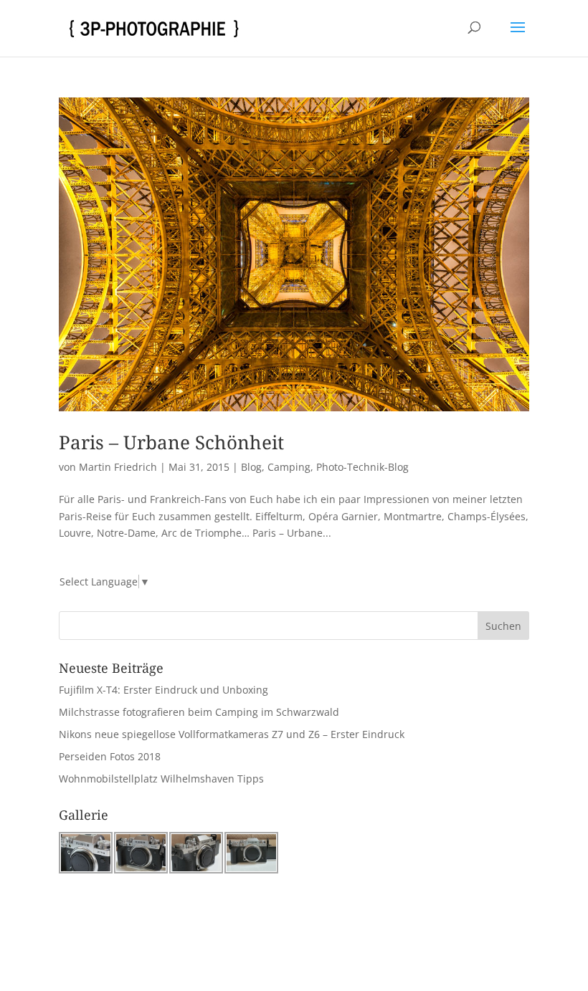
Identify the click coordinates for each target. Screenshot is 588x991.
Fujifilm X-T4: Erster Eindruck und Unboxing (163, 689)
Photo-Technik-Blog (362, 467)
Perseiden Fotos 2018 (110, 756)
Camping (288, 467)
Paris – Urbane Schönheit (171, 442)
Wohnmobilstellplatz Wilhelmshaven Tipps (161, 778)
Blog (251, 467)
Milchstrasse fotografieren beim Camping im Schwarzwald (199, 712)
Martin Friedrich (118, 467)
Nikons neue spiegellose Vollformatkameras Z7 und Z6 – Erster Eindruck (231, 734)
